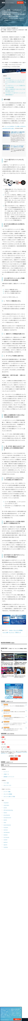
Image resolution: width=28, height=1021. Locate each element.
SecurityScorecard (7, 817)
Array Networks (7, 815)
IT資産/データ (18, 632)
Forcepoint (6, 827)
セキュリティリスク (7, 785)
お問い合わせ (20, 2)
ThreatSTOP (6, 802)
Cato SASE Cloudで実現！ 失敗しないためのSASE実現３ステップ (14, 712)
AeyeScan (5, 842)
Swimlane (6, 830)
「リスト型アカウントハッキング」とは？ (15, 80)
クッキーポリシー (5, 1019)
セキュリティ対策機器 (17, 630)
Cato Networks (7, 832)
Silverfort (5, 839)
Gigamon (5, 844)
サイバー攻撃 (5, 632)
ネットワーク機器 (7, 791)
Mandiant (5, 835)
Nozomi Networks (7, 825)
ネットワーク (11, 632)
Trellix (5, 822)
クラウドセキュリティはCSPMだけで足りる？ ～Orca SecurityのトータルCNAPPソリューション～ (14, 723)
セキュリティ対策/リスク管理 (9, 796)
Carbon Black (6, 805)
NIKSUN (5, 820)
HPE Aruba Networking (8, 810)
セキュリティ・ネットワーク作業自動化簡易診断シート (14, 706)
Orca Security (6, 837)
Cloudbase (6, 847)
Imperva (11, 630)
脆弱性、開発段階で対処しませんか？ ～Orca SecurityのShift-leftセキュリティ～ (13, 729)
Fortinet (5, 807)
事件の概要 (8, 78)
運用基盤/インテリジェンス (9, 776)
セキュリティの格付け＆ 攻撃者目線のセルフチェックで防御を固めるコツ (14, 717)
